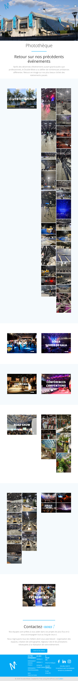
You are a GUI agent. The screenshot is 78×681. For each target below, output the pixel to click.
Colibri (60, 679)
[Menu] (75, 6)
